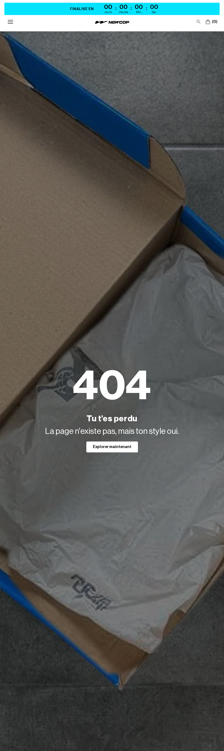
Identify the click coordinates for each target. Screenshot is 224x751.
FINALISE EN (82, 9)
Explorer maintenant (112, 447)
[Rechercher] (198, 22)
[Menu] (10, 22)
